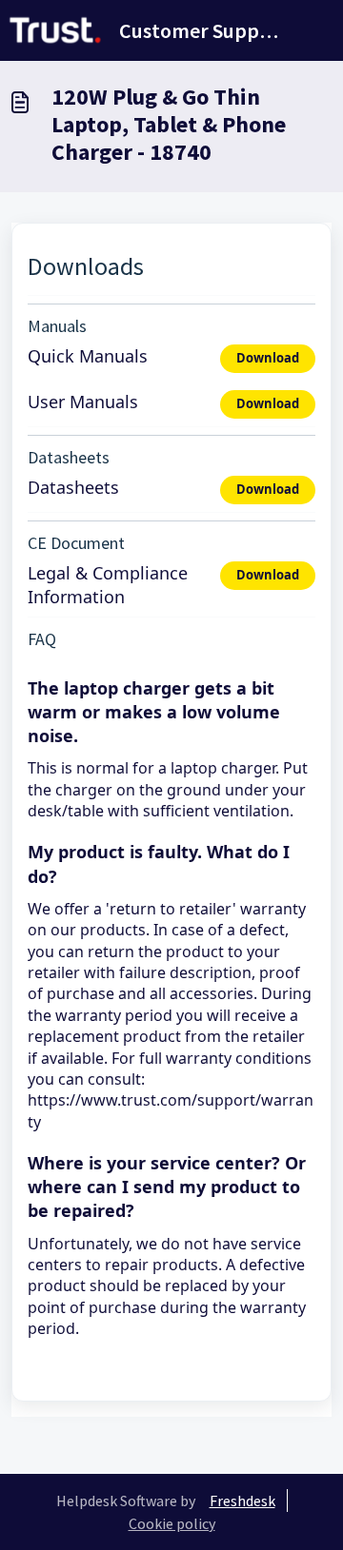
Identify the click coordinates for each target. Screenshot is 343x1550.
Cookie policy (172, 1523)
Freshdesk (242, 1500)
